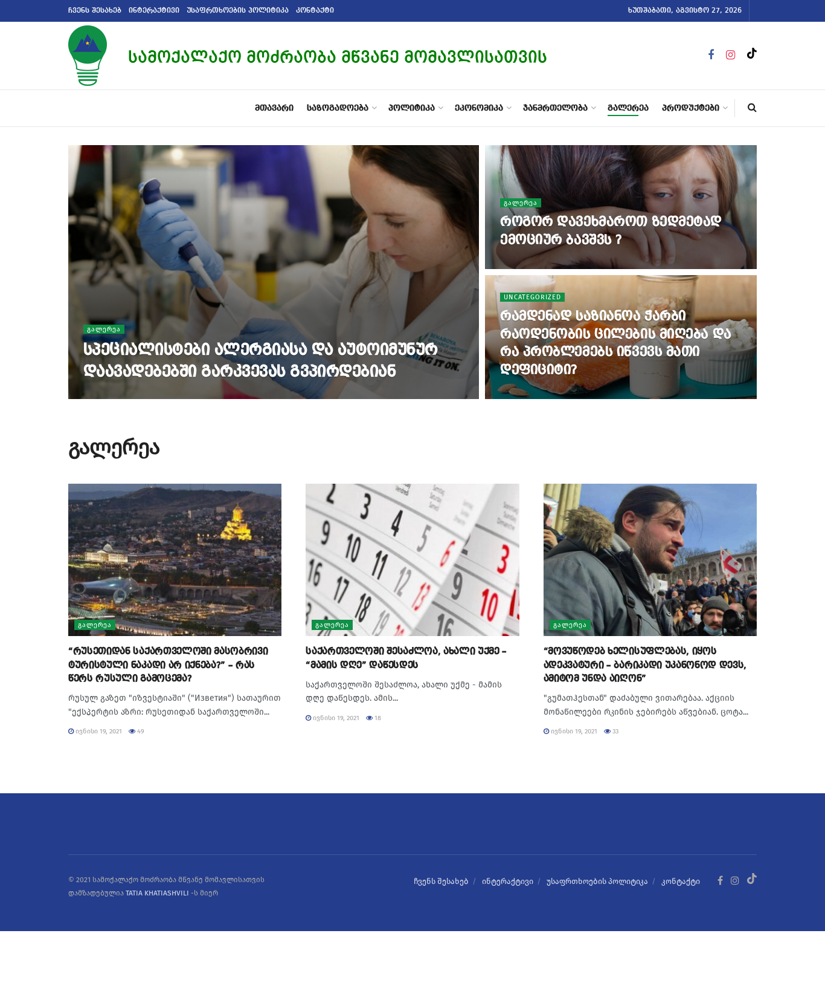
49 (139, 731)
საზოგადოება (337, 108)
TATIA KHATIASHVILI (157, 893)
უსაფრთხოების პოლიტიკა (238, 11)
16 (154, 395)
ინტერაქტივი (154, 11)
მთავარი (274, 108)
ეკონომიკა (479, 108)
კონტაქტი (315, 11)
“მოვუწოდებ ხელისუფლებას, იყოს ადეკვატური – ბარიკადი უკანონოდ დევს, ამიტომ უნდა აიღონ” (645, 665)
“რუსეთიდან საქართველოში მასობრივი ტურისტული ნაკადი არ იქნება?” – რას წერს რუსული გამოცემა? (168, 665)
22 (571, 265)
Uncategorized (532, 297)
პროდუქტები (690, 108)
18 (377, 718)
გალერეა (628, 108)
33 (614, 731)
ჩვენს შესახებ (94, 11)
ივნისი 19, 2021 (113, 395)
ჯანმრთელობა (555, 108)
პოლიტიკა (411, 108)
